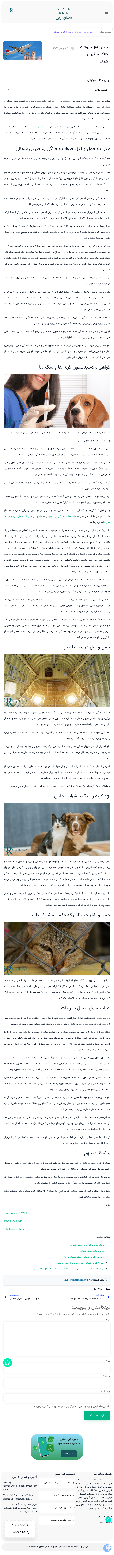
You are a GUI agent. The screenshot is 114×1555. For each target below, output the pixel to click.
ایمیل (106, 1376)
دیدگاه (106, 1320)
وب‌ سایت (105, 1391)
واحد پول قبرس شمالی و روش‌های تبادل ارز (84, 1257)
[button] (106, 12)
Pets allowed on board (14, 1229)
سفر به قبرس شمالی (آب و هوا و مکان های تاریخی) (80, 1263)
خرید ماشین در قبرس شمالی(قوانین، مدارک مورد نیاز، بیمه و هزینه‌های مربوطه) (67, 1269)
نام (108, 1361)
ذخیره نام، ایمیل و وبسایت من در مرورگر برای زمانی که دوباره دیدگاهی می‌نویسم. (70, 1406)
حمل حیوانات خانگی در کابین (63, 516)
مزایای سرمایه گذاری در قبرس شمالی (87, 1245)
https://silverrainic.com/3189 (79, 1280)
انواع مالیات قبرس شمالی (92, 1251)
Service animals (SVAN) (15, 1213)
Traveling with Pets (13, 1221)
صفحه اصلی (105, 32)
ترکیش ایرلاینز (40, 127)
